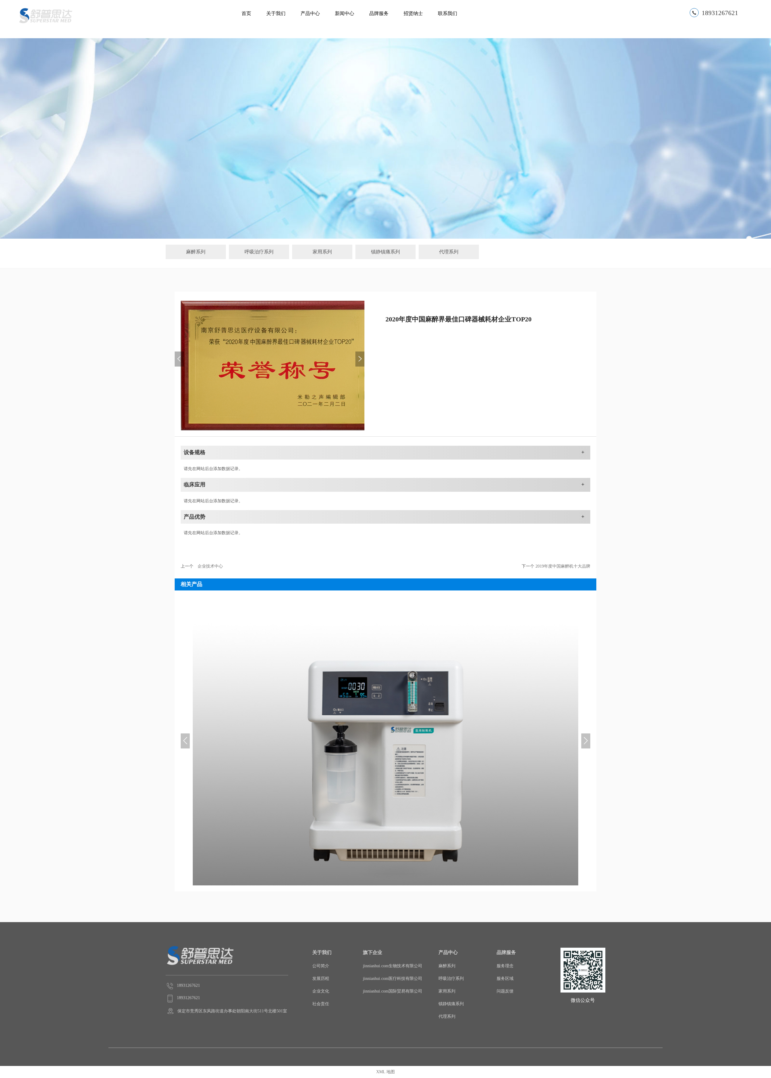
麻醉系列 (195, 251)
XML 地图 (385, 1072)
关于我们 (276, 13)
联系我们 (447, 13)
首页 (246, 13)
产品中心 (310, 13)
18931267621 (720, 13)
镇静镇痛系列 (385, 251)
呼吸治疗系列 (259, 251)
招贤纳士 (413, 13)
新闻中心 (344, 13)
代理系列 (448, 251)
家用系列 (322, 251)
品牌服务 (379, 13)
